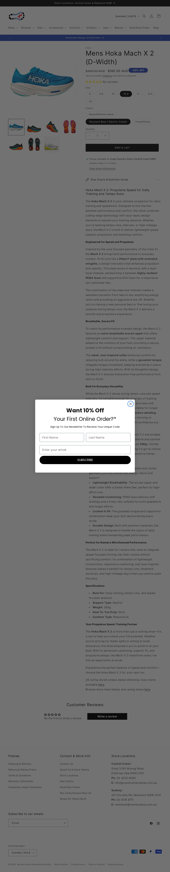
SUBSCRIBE (85, 460)
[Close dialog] (130, 404)
